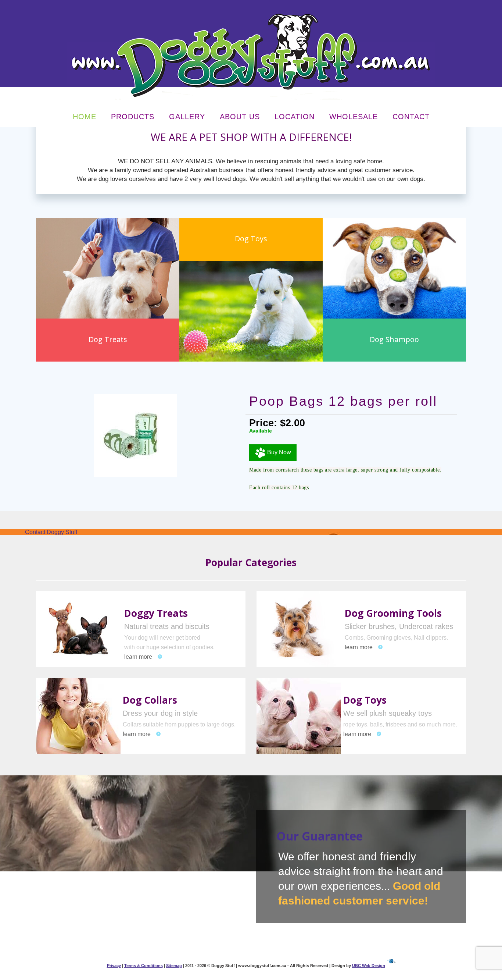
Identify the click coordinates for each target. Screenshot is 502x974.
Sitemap (174, 965)
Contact (411, 117)
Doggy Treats (156, 613)
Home (84, 117)
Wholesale (353, 117)
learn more (138, 657)
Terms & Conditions (143, 965)
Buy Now (278, 452)
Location (295, 117)
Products (132, 117)
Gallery (187, 117)
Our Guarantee (319, 836)
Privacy (114, 965)
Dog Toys (365, 700)
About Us (240, 117)
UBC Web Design (368, 965)
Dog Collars (150, 700)
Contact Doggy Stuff (51, 532)
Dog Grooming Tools (393, 613)
